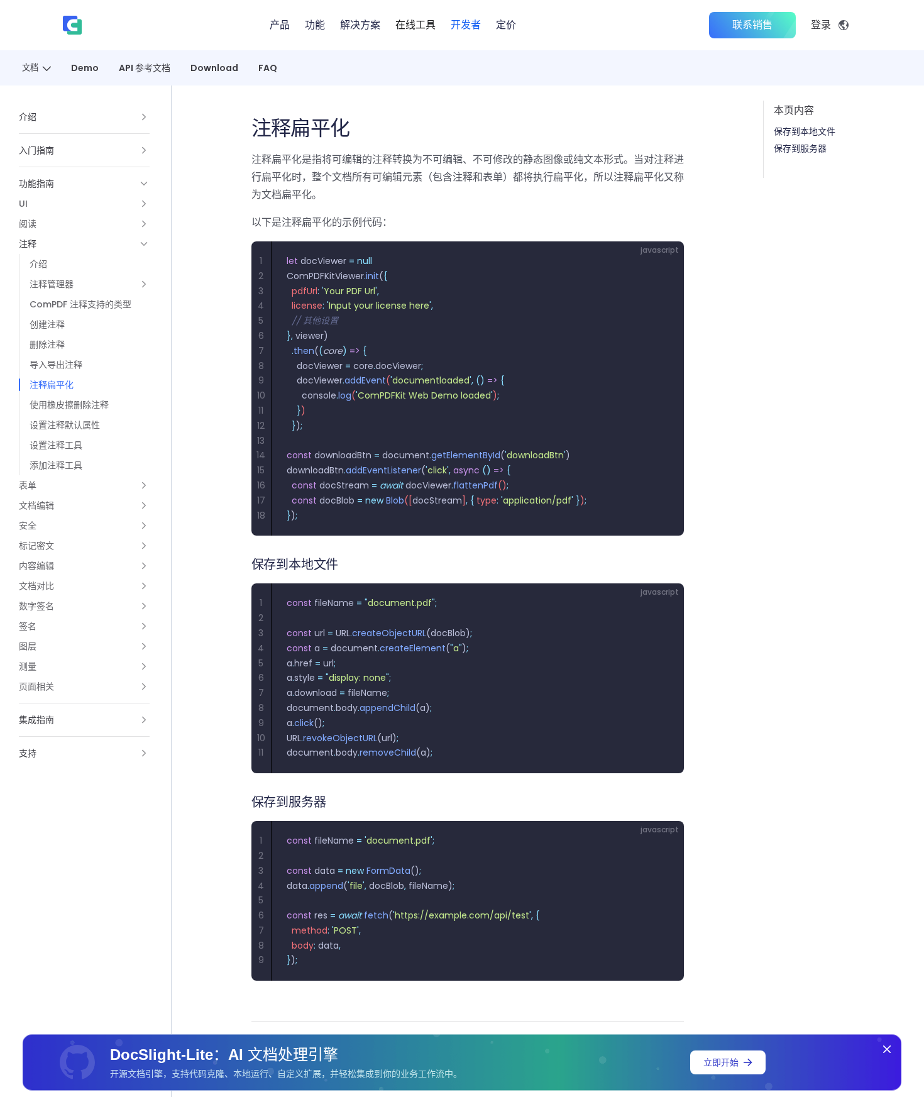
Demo (85, 68)
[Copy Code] (663, 261)
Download (214, 68)
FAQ (267, 68)
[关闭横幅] (886, 1049)
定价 (506, 25)
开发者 (466, 25)
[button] (84, 117)
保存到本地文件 (804, 131)
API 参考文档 (144, 68)
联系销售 (752, 25)
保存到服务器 (800, 148)
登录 (821, 25)
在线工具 (415, 25)
